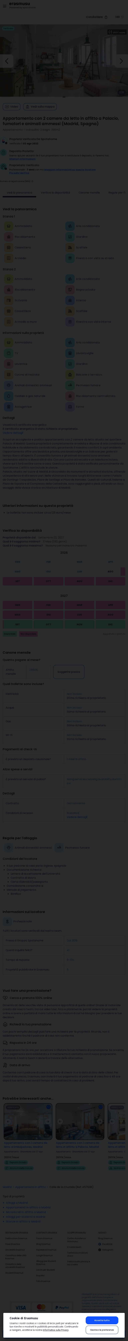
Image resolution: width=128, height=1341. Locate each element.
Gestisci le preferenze (102, 1329)
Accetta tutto (102, 1320)
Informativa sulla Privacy (55, 1329)
